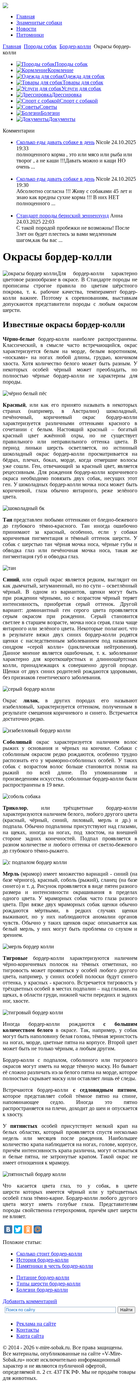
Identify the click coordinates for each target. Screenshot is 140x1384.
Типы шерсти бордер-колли (48, 1283)
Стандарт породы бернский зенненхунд (62, 215)
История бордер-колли (42, 1260)
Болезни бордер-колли (42, 1290)
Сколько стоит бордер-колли (49, 1254)
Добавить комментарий (30, 1301)
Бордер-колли (75, 46)
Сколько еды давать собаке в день (55, 142)
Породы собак (40, 46)
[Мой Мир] (38, 1229)
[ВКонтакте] (8, 1229)
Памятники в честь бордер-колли (54, 1266)
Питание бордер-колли (42, 1277)
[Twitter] (18, 1229)
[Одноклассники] (28, 1229)
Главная (12, 46)
